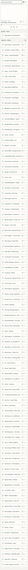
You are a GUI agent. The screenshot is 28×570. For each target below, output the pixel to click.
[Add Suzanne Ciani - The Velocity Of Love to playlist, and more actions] (25, 299)
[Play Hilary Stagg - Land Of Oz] (3, 198)
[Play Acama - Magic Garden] (3, 368)
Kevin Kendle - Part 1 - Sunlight (12, 437)
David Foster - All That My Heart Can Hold (13, 463)
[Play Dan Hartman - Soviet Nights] (3, 97)
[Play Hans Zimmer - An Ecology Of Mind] (3, 357)
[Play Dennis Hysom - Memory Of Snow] (3, 278)
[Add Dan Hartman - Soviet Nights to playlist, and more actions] (25, 97)
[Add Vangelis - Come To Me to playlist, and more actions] (25, 225)
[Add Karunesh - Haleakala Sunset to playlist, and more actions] (25, 113)
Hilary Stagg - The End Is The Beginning (13, 347)
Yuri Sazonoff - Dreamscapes (12, 256)
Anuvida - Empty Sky (9, 304)
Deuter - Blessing (9, 331)
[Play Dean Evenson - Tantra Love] (3, 352)
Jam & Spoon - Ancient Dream (12, 187)
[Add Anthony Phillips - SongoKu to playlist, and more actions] (25, 373)
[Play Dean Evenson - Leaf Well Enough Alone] (3, 416)
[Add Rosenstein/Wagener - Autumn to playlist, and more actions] (25, 119)
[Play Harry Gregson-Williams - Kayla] (3, 447)
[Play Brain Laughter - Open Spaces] (3, 511)
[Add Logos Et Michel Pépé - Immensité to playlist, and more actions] (25, 156)
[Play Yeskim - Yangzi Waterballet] (3, 55)
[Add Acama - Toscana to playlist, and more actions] (25, 527)
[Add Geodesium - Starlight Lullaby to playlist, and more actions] (25, 209)
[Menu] (26, 2)
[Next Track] (17, 27)
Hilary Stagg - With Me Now (11, 87)
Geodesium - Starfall (10, 272)
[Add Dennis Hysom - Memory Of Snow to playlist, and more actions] (25, 278)
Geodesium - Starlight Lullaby (12, 209)
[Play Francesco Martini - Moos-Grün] (3, 410)
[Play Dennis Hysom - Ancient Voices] (3, 44)
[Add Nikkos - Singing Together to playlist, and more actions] (25, 495)
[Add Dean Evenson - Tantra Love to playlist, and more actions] (25, 352)
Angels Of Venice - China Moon (12, 548)
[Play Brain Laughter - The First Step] (3, 235)
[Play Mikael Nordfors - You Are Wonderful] (3, 485)
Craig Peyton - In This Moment (12, 203)
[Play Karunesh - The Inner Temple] (3, 469)
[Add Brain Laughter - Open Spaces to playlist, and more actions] (25, 511)
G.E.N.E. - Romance (9, 384)
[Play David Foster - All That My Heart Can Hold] (3, 463)
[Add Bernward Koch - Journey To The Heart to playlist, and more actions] (25, 214)
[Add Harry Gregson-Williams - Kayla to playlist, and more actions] (25, 447)
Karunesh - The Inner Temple (12, 469)
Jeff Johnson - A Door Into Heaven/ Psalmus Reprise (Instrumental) (13, 453)
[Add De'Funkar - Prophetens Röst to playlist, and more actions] (25, 532)
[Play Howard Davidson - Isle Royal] (3, 124)
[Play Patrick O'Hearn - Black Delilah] (3, 325)
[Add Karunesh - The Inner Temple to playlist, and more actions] (25, 469)
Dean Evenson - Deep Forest (11, 161)
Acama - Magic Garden (10, 368)
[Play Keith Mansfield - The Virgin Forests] (3, 129)
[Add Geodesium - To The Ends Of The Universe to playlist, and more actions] (25, 341)
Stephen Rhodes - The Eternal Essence (13, 421)
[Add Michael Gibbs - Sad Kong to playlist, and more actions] (25, 479)
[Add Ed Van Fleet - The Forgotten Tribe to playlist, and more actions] (25, 92)
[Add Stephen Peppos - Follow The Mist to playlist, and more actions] (25, 501)
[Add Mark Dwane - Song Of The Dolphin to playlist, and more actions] (25, 108)
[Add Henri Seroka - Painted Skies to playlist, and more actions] (25, 103)
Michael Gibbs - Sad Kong (11, 479)
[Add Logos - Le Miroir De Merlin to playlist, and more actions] (25, 442)
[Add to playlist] (23, 22)
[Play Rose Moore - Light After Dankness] (3, 554)
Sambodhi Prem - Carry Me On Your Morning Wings (13, 378)
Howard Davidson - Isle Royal (12, 124)
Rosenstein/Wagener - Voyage (12, 182)
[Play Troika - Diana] (3, 177)
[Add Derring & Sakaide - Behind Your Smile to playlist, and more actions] (25, 246)
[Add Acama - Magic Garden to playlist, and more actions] (25, 368)
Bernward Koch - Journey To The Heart (13, 214)
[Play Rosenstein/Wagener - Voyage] (3, 182)
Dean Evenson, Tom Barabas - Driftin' (13, 166)
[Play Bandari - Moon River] (3, 522)
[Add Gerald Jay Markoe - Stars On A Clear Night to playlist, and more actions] (25, 262)
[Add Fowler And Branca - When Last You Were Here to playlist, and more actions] (25, 474)
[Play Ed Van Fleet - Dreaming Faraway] (3, 230)
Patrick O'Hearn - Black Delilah (12, 325)
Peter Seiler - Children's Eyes (12, 251)
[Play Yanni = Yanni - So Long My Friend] (3, 538)
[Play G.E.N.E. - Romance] (3, 384)
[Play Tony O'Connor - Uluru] (3, 283)
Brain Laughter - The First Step (12, 235)
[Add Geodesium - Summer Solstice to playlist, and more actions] (25, 50)
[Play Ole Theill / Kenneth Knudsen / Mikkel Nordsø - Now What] (3, 310)
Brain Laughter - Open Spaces (12, 511)
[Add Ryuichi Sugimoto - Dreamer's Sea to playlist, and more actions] (25, 219)
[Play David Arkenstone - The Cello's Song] (3, 432)
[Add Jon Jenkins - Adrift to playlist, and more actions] (25, 490)
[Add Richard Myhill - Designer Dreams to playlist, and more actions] (25, 150)
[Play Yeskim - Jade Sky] (3, 134)
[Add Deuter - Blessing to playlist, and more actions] (25, 331)
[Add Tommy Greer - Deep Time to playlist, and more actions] (25, 193)
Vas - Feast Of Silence (10, 362)
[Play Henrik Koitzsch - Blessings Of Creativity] (3, 288)
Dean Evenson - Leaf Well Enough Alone (13, 416)
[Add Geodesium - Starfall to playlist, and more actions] (25, 272)
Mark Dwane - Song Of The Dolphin (13, 108)
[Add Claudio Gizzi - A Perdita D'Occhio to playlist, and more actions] (25, 458)
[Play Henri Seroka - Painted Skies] (3, 103)
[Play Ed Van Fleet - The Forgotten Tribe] (3, 92)
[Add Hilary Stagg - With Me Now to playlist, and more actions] (25, 87)
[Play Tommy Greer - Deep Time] (3, 193)
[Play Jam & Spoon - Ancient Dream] (3, 188)
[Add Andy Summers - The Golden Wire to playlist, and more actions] (25, 336)
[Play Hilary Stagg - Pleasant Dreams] (3, 35)
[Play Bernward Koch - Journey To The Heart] (3, 214)
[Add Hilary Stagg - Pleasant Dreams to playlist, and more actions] (25, 35)
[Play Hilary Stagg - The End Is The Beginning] (3, 347)
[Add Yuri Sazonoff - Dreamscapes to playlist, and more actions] (25, 257)
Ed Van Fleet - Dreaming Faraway (13, 230)
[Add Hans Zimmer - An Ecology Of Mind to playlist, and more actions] (25, 357)
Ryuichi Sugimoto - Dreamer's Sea (13, 219)
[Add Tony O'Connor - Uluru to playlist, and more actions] (25, 283)
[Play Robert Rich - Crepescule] (3, 559)
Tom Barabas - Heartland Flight (12, 426)
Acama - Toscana (9, 527)
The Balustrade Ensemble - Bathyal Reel (13, 394)
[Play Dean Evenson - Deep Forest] (3, 161)
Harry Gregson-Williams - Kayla (12, 447)
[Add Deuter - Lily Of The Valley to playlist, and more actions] (25, 71)
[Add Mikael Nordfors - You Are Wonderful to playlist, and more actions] (25, 485)
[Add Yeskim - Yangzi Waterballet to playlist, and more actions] (25, 55)
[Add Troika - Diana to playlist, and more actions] (25, 177)
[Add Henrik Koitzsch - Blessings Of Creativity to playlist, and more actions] (25, 288)
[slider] (11, 24)
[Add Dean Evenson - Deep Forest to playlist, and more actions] (25, 161)
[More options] (25, 22)
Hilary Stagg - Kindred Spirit (11, 240)
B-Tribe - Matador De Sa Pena (12, 564)
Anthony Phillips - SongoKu (11, 373)
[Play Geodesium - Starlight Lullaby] (3, 209)
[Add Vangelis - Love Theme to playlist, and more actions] (25, 145)
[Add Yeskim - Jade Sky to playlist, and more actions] (25, 135)
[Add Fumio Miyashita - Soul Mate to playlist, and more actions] (25, 267)
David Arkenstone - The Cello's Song (13, 431)
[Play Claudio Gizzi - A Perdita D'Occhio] (3, 458)
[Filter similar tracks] (25, 40)
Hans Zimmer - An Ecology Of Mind (13, 357)
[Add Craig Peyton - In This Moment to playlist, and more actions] (25, 203)
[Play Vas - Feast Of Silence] (3, 363)
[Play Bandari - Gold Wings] (3, 81)
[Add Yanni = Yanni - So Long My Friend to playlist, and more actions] (25, 538)
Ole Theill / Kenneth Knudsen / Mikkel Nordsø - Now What (13, 309)
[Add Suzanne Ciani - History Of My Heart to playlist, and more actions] (25, 389)
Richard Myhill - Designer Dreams (13, 150)
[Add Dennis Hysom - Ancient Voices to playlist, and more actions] (25, 44)
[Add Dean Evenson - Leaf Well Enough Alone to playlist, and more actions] (25, 416)
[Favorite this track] (21, 22)
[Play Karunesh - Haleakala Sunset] (3, 113)
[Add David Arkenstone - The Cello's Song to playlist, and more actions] (25, 432)
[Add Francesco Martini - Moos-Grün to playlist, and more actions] (25, 410)
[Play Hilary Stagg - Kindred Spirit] (3, 241)
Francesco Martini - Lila (10, 140)
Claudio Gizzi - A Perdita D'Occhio (13, 458)
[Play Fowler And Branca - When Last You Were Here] (3, 474)
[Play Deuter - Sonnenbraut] (3, 405)
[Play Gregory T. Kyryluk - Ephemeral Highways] (3, 294)
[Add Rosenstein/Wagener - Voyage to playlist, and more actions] (25, 182)
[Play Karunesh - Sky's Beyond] (3, 60)
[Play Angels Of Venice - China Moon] (3, 548)
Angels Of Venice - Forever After (12, 506)
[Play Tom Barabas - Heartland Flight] (3, 426)
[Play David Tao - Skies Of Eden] (3, 400)
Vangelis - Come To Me (10, 225)
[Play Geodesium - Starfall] (3, 272)
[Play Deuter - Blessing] (3, 331)
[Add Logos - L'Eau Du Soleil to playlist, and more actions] (25, 76)
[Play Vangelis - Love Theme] (3, 145)
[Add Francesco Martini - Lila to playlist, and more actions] (25, 140)
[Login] (24, 2)
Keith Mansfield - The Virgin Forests (13, 129)
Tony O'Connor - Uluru (10, 283)
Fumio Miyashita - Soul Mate (11, 267)
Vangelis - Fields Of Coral (11, 172)
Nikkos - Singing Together (11, 495)
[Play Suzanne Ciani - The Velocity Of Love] (3, 299)
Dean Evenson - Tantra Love (11, 352)
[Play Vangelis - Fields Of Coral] (3, 172)
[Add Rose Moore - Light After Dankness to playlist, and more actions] (25, 554)
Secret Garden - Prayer (10, 543)
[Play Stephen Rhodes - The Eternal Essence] (3, 421)
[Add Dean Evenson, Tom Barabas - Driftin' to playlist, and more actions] (25, 166)
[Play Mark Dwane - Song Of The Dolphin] (3, 108)
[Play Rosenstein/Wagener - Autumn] (3, 119)
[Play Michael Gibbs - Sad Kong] (3, 479)
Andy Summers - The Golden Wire (13, 336)
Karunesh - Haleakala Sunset (12, 113)
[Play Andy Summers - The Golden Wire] (3, 336)
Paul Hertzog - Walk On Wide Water (13, 65)
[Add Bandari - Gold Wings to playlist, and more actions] (25, 81)
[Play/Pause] (14, 27)
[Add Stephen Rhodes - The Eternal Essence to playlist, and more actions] (25, 421)
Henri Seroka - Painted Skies (12, 103)
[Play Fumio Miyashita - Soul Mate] (3, 267)
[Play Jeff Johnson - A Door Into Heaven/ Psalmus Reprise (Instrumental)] (3, 453)
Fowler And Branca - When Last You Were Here (13, 474)
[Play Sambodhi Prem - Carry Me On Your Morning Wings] (3, 378)
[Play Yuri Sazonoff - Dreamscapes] (3, 256)
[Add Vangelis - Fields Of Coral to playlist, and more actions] (25, 172)
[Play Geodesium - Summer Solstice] (3, 50)
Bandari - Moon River (10, 522)
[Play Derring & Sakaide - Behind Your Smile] (3, 246)
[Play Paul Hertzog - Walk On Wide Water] (3, 66)
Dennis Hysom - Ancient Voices (12, 44)
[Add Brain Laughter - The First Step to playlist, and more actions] (25, 235)
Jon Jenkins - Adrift (9, 490)
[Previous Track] (11, 27)
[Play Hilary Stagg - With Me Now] (3, 87)
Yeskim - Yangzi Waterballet (11, 55)
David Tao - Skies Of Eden (11, 400)
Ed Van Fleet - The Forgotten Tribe (13, 92)
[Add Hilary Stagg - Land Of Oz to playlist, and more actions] (25, 198)
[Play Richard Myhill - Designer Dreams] (3, 150)
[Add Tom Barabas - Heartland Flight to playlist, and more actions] (25, 426)
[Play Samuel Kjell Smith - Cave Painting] (3, 320)
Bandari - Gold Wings (10, 81)
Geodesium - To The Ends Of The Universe (13, 341)
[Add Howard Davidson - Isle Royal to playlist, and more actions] (25, 124)
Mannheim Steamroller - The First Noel (13, 315)
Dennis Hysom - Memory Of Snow (13, 278)
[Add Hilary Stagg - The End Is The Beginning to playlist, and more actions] (25, 347)
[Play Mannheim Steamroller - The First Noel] (3, 315)
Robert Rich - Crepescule (11, 559)
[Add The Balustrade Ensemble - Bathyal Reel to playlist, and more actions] (25, 394)
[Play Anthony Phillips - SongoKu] (3, 373)
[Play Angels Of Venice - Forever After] (3, 506)
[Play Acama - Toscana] (3, 527)
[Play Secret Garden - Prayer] (3, 543)
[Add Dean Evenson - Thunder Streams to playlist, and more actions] (25, 516)
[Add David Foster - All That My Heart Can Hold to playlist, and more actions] (25, 463)
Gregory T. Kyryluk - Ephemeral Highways (13, 294)
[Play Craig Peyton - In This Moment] (3, 203)
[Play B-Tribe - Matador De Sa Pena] (3, 564)
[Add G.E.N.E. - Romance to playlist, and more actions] (25, 384)
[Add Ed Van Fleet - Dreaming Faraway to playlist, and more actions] (25, 230)
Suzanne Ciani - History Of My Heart (13, 389)
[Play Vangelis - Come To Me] (3, 225)
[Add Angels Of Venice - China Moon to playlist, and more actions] (25, 548)
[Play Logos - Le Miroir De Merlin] (3, 442)
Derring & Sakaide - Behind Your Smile (13, 246)
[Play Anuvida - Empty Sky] (3, 304)
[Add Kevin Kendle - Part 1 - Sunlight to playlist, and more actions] (25, 437)
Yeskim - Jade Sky (9, 134)
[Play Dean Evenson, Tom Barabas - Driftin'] (3, 166)
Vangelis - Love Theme (10, 145)
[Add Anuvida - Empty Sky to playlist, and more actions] (25, 304)
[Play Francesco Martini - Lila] (3, 140)
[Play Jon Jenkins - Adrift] (3, 490)
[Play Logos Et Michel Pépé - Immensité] (3, 156)
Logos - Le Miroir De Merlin (11, 442)
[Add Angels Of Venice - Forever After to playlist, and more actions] (25, 506)
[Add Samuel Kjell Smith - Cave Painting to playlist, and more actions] (25, 320)
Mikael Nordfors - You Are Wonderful (13, 484)
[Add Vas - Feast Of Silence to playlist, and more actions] (25, 363)
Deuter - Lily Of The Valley (11, 71)
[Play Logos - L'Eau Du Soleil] (3, 76)
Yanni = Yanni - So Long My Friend (13, 538)
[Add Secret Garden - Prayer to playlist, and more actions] (25, 543)
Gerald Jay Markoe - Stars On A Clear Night (13, 262)
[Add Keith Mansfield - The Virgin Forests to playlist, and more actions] (25, 129)
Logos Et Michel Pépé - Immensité (13, 156)
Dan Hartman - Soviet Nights (11, 97)
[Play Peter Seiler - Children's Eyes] (3, 251)
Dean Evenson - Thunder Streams (13, 516)
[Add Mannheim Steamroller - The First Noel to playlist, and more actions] (25, 315)
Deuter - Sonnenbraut (10, 405)
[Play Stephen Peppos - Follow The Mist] (3, 500)
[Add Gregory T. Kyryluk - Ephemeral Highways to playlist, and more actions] (25, 294)
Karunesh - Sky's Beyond (11, 60)
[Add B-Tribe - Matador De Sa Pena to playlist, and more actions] (25, 564)
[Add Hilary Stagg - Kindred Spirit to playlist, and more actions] (25, 241)
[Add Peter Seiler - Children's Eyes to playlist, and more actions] (25, 251)
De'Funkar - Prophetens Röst (12, 532)
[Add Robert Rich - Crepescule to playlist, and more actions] (25, 559)
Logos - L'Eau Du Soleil (10, 76)
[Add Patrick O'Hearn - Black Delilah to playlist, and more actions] (25, 325)
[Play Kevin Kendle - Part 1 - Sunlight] (3, 437)
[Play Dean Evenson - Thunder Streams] (3, 516)
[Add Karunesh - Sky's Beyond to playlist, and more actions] (25, 60)
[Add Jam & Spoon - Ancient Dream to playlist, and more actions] (25, 188)
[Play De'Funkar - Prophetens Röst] (3, 532)
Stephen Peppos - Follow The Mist (13, 500)
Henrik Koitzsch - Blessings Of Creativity (13, 288)
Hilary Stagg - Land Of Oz (11, 198)
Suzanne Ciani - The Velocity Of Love (13, 299)
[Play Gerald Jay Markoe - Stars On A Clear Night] (3, 262)
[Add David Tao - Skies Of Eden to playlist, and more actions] (25, 400)
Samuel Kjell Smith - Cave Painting (13, 320)
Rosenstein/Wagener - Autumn (12, 118)
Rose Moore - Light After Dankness (13, 553)
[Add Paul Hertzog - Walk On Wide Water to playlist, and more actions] (25, 66)
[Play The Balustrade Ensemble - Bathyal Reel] (3, 394)
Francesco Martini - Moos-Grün (12, 410)
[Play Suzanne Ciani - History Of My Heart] (3, 389)
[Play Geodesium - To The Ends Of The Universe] (3, 341)
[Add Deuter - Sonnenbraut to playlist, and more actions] (25, 405)
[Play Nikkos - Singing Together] (3, 495)
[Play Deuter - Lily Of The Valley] (3, 71)
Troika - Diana (8, 177)
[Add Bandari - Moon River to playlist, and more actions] (25, 522)
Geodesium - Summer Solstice (12, 50)
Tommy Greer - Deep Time (11, 193)
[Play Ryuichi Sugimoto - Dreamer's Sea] (3, 219)
